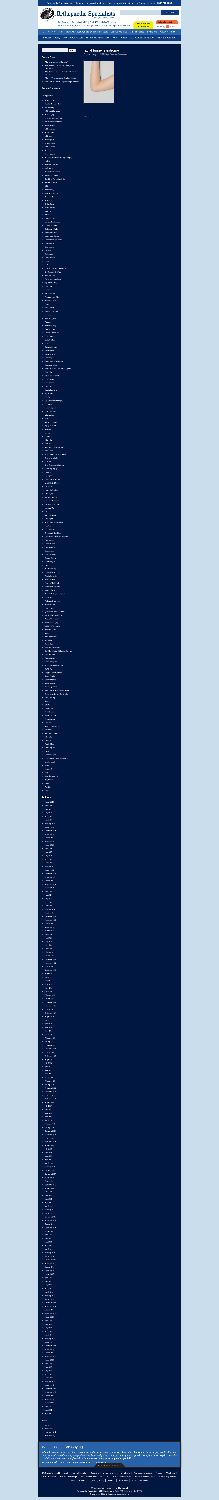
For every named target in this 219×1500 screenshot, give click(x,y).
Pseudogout (49, 608)
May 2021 (48, 1027)
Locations (152, 31)
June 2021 (48, 1023)
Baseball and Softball (52, 171)
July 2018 (48, 1149)
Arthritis (48, 150)
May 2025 (48, 855)
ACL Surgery (49, 114)
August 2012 (49, 1403)
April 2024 (48, 902)
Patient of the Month (52, 583)
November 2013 (50, 1349)
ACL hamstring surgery (53, 111)
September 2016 (50, 1227)
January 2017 (49, 1213)
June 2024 (48, 895)
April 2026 (48, 816)
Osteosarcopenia (50, 554)
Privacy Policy (97, 1480)
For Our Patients (119, 31)
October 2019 (49, 1095)
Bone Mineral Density (52, 193)
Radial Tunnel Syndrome (53, 615)
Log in (47, 1425)
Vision (47, 765)
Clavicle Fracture (51, 225)
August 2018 (49, 1145)
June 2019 (48, 1109)
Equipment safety (51, 282)
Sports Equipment (51, 686)
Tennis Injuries (50, 747)
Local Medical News (52, 483)
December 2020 (50, 1045)
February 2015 (50, 1295)
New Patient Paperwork (143, 25)
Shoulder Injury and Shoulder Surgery (58, 651)
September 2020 (50, 1056)
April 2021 (48, 1031)
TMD (47, 751)
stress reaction (50, 719)
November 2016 (50, 1220)
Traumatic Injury (50, 754)
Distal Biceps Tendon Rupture (55, 268)
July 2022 (48, 977)
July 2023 (48, 934)
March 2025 (49, 862)
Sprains (47, 701)
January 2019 (49, 1127)
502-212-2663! (165, 3)
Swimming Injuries (51, 733)
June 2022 (48, 980)
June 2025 (48, 852)
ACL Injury (170, 1473)
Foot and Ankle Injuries (53, 311)
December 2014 (50, 1302)
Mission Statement (79, 1480)
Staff (61, 31)
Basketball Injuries (51, 175)
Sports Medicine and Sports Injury (57, 694)
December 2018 (50, 1131)
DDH (47, 261)
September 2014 (50, 1313)
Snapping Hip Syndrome (53, 672)
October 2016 (49, 1224)
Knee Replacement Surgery (54, 465)
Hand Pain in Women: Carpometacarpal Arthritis (62, 81)
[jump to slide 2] (104, 1465)
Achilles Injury (50, 100)
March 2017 (49, 1206)
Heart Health (49, 379)
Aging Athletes (50, 125)
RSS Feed (123, 1480)
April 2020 (48, 1073)
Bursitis (47, 214)
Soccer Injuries (50, 676)
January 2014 (49, 1342)
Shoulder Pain (50, 654)
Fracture (48, 322)
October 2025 (49, 837)
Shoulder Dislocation (52, 647)
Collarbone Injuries (51, 229)
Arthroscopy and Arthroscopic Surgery (58, 157)
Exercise (48, 289)
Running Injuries (51, 636)
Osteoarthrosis (50, 543)
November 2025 (50, 834)
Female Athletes (50, 300)
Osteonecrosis (50, 547)
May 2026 (48, 812)
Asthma (47, 161)
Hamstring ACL (50, 357)
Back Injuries (49, 168)
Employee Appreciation (53, 279)
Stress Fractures (50, 715)
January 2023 (49, 955)
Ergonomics (49, 286)
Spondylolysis (50, 683)
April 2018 (48, 1159)
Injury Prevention (51, 422)
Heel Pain (48, 386)
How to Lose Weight (68, 1477)
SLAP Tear (49, 669)
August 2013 (49, 1360)
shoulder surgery (51, 661)
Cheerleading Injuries (52, 222)
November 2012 (50, 1392)
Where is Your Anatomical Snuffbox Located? (61, 78)
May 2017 (48, 1199)
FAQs (114, 37)
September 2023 (50, 927)
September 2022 (50, 970)
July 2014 (48, 1320)
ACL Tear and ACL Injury (54, 118)
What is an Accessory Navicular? (56, 62)
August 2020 (49, 1059)
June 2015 (48, 1281)
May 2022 (48, 984)
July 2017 (48, 1191)
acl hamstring (49, 107)
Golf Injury (49, 336)
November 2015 (50, 1263)
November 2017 (50, 1177)
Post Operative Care (73, 37)
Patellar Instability (51, 576)
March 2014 (49, 1335)
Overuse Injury (50, 561)
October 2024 (49, 880)
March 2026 (49, 820)
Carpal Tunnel (50, 218)
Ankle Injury (49, 132)
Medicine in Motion (52, 504)
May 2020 (48, 1070)
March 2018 (49, 1163)
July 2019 (48, 1106)
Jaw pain (48, 433)
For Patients (124, 1473)
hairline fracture (50, 354)
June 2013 (48, 1367)
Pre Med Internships (122, 1477)
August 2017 (49, 1188)
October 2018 (49, 1138)
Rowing (47, 633)
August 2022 (49, 973)
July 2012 (48, 1406)
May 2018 (48, 1156)
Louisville (48, 486)
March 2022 (49, 991)
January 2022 (49, 998)
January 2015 (49, 1299)
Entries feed (49, 1428)
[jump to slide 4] (109, 1465)
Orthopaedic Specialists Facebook (57, 536)
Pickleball (48, 597)
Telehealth (48, 737)
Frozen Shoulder (50, 329)
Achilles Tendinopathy (52, 104)
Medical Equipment (51, 497)
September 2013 (50, 1356)
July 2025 (48, 848)
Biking (47, 186)
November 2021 (50, 1006)
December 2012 (50, 1388)
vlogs (47, 772)
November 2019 (50, 1091)
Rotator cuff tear (50, 629)
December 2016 (50, 1217)
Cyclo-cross (49, 254)
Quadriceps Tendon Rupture (55, 611)
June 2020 (48, 1066)
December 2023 (50, 916)
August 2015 (49, 1274)
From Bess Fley (50, 325)
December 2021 (50, 1002)
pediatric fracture (50, 590)
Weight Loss (49, 779)
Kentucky (48, 443)
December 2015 (50, 1259)
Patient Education (166, 37)
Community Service (167, 1477)
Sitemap (111, 1480)
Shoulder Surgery (51, 37)
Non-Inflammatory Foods (54, 522)
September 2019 (50, 1099)
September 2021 (50, 1013)
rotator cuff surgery (51, 622)
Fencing (47, 304)
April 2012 (48, 1413)
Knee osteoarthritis (51, 458)
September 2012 (50, 1399)
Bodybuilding (49, 189)
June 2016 (48, 1238)
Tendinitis (48, 740)
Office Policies (137, 31)
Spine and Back (50, 679)
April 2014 (48, 1331)
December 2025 (50, 830)
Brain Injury (49, 200)
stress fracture (50, 712)
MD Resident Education (142, 37)
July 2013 (48, 1363)
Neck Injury (49, 518)
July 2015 (48, 1277)
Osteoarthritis (49, 540)
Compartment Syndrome (53, 239)
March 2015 (49, 1292)
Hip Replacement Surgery (54, 400)
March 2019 (49, 1120)
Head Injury (49, 372)
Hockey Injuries (50, 408)
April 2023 (48, 945)
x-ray (46, 790)
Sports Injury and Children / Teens (57, 690)
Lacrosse (48, 472)
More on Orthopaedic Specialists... (116, 1458)
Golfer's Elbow (50, 340)
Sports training (50, 697)
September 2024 (50, 884)
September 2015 (50, 1270)
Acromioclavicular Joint (53, 121)
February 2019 (50, 1124)
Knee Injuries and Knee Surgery (56, 454)
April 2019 (48, 1116)
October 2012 (49, 1395)
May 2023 (48, 941)
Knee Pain (48, 461)
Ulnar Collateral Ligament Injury (56, 758)
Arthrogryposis (50, 154)
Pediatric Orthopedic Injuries (55, 593)
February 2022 (50, 995)
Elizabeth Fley (50, 275)
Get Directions (167, 31)
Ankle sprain (49, 139)
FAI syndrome (50, 293)
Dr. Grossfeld (49, 31)
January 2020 (49, 1084)
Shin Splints (49, 644)
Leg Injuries (49, 475)
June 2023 (48, 938)
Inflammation (49, 415)
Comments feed (50, 1432)
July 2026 (48, 805)
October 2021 (49, 1009)
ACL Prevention (49, 1477)
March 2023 (49, 948)
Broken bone (49, 204)
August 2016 (49, 1231)
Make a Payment (165, 22)
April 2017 (48, 1202)
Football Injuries (50, 318)
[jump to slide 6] (115, 1465)
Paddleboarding (50, 568)
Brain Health (49, 197)
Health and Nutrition (52, 375)
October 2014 (49, 1310)
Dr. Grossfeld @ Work (53, 272)
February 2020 (50, 1081)
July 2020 (48, 1063)
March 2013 (49, 1377)
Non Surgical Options (143, 1473)
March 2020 (49, 1077)
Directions (94, 1473)
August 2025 (49, 845)
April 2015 (48, 1288)
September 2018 (50, 1141)
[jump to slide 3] (106, 1465)
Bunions (48, 211)
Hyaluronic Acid (50, 411)
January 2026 (49, 827)
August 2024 (49, 887)
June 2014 (48, 1324)
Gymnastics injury (51, 347)
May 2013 (48, 1370)
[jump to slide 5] (112, 1465)
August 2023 (49, 930)
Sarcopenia (48, 640)
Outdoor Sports (50, 558)
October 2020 (49, 1052)
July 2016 (48, 1234)
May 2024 (48, 898)
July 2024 (48, 891)
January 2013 (49, 1385)
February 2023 (50, 952)
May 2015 (48, 1284)
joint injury (48, 436)
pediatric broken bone (52, 586)
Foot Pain (48, 315)
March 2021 (49, 1034)
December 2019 (50, 1088)
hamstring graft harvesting (54, 361)
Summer (48, 722)
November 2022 (50, 963)
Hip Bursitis (49, 393)
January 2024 (49, 913)
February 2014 (50, 1338)
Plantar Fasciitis (50, 604)
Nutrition (48, 526)
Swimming (48, 729)
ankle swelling (50, 146)
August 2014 (49, 1317)
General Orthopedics (52, 332)
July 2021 (48, 1020)
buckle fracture (50, 207)
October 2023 (49, 923)
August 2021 (49, 1016)
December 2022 (50, 959)
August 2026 (49, 802)
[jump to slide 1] (101, 1465)
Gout (46, 343)
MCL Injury (49, 493)
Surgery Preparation (52, 726)
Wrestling (48, 787)
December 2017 (50, 1174)
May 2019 (48, 1113)
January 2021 (49, 1041)
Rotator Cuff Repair (52, 619)
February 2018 (50, 1166)
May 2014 (48, 1327)
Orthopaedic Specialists (53, 533)
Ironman (48, 429)
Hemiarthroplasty (51, 390)
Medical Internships (52, 501)
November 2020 (50, 1048)
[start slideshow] (96, 1465)
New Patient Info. (79, 1473)
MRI (46, 511)
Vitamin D (48, 769)
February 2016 (50, 1252)
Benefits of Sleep (51, 182)
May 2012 (48, 1410)
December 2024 (50, 873)
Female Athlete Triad (52, 297)
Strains (47, 704)
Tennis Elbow (49, 744)
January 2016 (49, 1256)
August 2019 (49, 1102)
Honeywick (123, 1488)
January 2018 (49, 1170)
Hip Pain (48, 397)
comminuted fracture (52, 236)
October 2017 (49, 1181)
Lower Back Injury (51, 490)
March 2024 (49, 905)
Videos (124, 37)
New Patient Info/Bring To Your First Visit (87, 31)
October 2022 (49, 966)
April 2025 (48, 859)
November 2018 (50, 1134)
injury (47, 418)
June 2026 (48, 809)
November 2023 (50, 920)
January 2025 (49, 870)
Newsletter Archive (140, 1480)
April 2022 (48, 988)
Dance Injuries (50, 257)
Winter (47, 783)
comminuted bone (51, 232)
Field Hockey (49, 307)
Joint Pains (48, 440)
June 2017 (48, 1195)
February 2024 (50, 909)
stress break (49, 708)
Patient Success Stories (97, 37)
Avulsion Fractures (51, 164)
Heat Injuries (49, 382)
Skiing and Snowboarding (54, 665)
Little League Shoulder (53, 479)
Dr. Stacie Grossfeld (51, 1473)
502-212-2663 (101, 22)
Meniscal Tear (50, 508)
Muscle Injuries (50, 515)
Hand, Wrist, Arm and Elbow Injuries (58, 368)
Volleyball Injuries (51, 776)
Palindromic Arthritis (52, 572)
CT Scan (48, 250)
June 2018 (48, 1152)
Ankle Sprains (50, 143)
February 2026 (50, 823)
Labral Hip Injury (51, 468)
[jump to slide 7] (117, 1465)
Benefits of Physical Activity (55, 179)
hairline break (49, 350)
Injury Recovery (50, 425)
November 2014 (50, 1306)
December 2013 (50, 1345)
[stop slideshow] (123, 1465)
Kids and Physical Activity (54, 447)
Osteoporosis (49, 551)
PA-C (47, 565)
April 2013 (48, 1374)
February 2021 (50, 1038)
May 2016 (48, 1242)
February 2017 (50, 1209)
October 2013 (49, 1352)
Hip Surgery (49, 404)
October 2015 (49, 1267)
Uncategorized (50, 762)
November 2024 (50, 877)
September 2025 (50, 841)
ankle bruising (50, 129)
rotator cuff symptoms (52, 626)
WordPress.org (50, 1435)
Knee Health (49, 450)
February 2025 (50, 866)
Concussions (49, 243)
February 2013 (50, 1381)
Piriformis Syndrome (52, 601)
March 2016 (49, 1249)
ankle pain (48, 136)
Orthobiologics (50, 529)
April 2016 (48, 1245)
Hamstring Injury (51, 365)
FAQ (107, 1477)
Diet (46, 264)
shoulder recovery (51, 658)
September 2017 (50, 1184)
